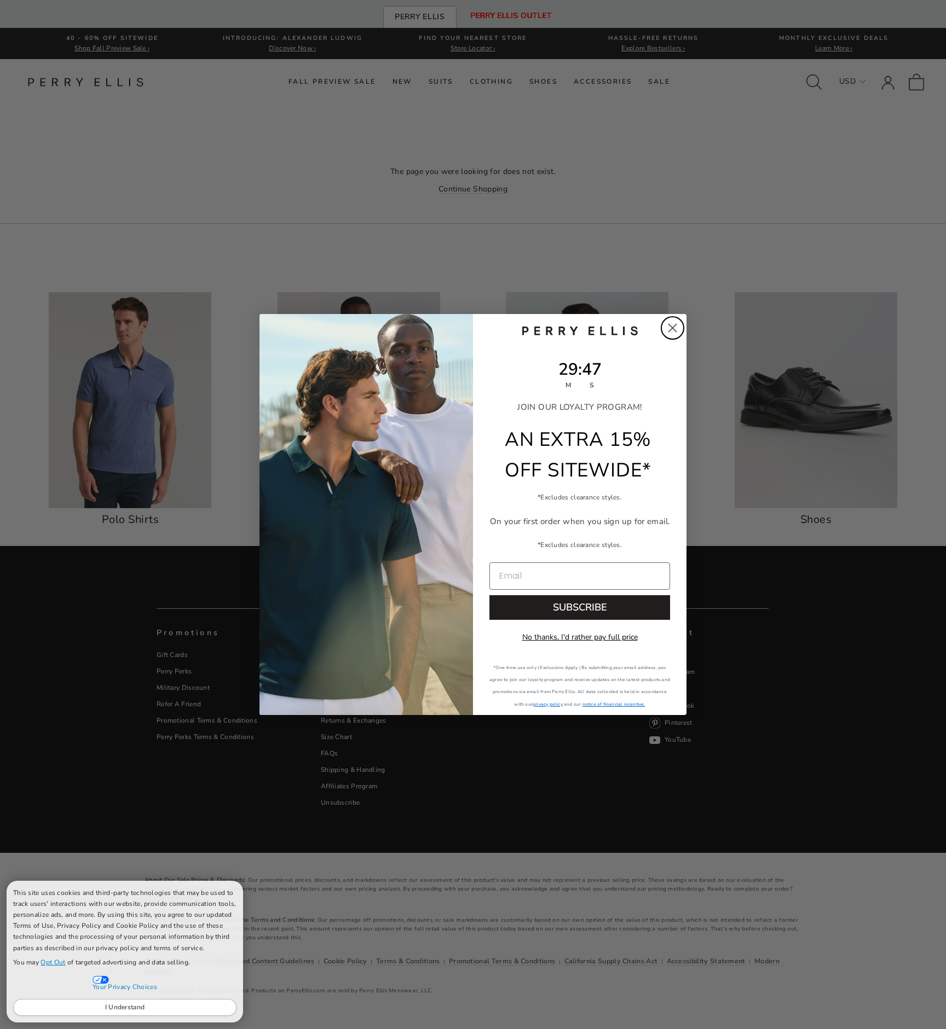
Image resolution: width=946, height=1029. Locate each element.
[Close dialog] (672, 328)
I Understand (125, 1007)
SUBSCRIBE (580, 607)
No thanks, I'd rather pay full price (580, 637)
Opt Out (53, 962)
